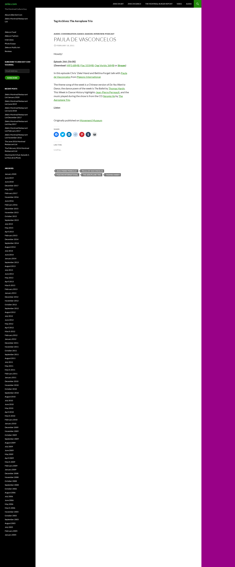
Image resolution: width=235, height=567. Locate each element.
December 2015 (11, 208)
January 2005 (10, 535)
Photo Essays (10, 43)
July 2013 (9, 270)
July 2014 (9, 251)
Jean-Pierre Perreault (108, 92)
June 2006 (9, 500)
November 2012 (12, 300)
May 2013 (9, 277)
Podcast (109, 34)
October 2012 (11, 304)
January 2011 (10, 377)
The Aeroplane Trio (92, 175)
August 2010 (10, 396)
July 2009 (9, 446)
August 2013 (10, 266)
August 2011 (10, 358)
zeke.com (11, 4)
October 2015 (11, 216)
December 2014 (11, 239)
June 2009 (9, 450)
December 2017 (11, 185)
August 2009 (10, 442)
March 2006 (10, 508)
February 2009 (11, 466)
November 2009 (12, 431)
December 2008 (11, 473)
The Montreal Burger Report (158, 4)
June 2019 (9, 178)
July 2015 (9, 224)
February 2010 (11, 419)
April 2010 (9, 412)
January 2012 (10, 339)
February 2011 (11, 373)
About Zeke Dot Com (13, 15)
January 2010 (10, 423)
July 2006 (9, 496)
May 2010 (9, 408)
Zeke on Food (10, 32)
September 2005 (12, 519)
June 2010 (9, 404)
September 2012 (12, 308)
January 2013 (10, 293)
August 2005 (10, 523)
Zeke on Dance (134, 4)
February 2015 (11, 235)
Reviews (8, 51)
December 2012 (11, 297)
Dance (80, 34)
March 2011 (10, 370)
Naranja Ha (109, 96)
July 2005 (9, 527)
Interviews (9, 40)
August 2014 (10, 247)
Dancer (89, 34)
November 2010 (12, 385)
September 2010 (12, 393)
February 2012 (11, 335)
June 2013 (9, 274)
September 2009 (12, 439)
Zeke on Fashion (11, 36)
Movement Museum (91, 120)
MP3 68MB (73, 65)
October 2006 (11, 489)
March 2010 (10, 416)
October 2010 (11, 389)
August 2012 (10, 312)
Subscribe (12, 78)
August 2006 (10, 492)
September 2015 (12, 220)
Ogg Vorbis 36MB (104, 65)
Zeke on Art (118, 4)
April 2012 (9, 327)
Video (179, 4)
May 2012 (9, 324)
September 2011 (12, 354)
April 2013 (9, 281)
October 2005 (11, 515)
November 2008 (12, 477)
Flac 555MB (87, 65)
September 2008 (12, 485)
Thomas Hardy (117, 88)
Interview (99, 34)
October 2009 (11, 435)
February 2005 (11, 531)
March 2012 (10, 331)
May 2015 (9, 228)
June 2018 (9, 182)
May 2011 (9, 366)
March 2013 (10, 285)
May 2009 (9, 454)
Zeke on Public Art (12, 47)
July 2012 (9, 316)
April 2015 (9, 231)
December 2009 (11, 427)
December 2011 (11, 343)
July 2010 (9, 400)
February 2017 (11, 193)
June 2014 (9, 254)
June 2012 (9, 320)
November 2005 (12, 512)
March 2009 (10, 462)
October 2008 (11, 481)
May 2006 (9, 504)
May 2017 (9, 189)
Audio (189, 4)
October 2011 (11, 350)
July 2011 (9, 362)
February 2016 (11, 205)
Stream (121, 65)
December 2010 (11, 381)
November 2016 (12, 197)
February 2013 (11, 289)
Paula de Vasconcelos (85, 39)
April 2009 (9, 458)
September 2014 (12, 243)
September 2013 (12, 262)
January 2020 (10, 174)
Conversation (68, 34)
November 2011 (12, 347)
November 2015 (12, 212)
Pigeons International (89, 76)
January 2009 (10, 469)
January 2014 (10, 258)
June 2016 (9, 201)
